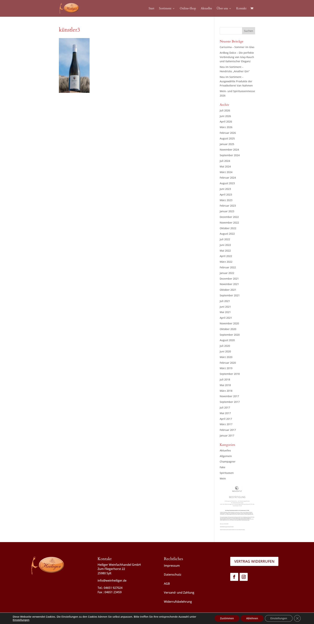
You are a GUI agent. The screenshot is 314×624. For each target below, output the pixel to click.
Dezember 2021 (229, 278)
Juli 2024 (225, 161)
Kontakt (241, 8)
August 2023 (227, 183)
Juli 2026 (225, 110)
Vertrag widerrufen (254, 561)
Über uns (222, 8)
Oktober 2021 (228, 289)
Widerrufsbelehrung (178, 602)
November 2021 (229, 284)
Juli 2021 (225, 301)
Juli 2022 (225, 239)
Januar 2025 (227, 144)
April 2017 (226, 418)
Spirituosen (227, 473)
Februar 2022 (228, 267)
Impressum (172, 566)
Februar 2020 (228, 362)
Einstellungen (21, 620)
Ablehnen (252, 618)
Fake (222, 467)
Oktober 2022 (228, 228)
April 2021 (226, 317)
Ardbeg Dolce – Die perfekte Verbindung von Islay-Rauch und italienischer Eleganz (237, 57)
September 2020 (230, 334)
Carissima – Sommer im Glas (237, 47)
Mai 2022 (225, 250)
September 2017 (230, 402)
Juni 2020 (225, 351)
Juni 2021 (225, 306)
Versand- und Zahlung (179, 593)
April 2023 (226, 194)
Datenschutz (172, 574)
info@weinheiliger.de (112, 580)
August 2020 (227, 340)
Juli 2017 (225, 407)
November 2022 (229, 222)
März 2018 (226, 390)
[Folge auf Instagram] (244, 577)
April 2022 (226, 256)
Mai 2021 (225, 312)
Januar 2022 (227, 273)
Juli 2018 (225, 379)
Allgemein (226, 456)
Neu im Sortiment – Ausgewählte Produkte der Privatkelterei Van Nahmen (236, 81)
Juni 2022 (225, 245)
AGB (167, 584)
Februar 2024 (228, 177)
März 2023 (226, 200)
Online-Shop (188, 8)
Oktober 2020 (228, 329)
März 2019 (226, 368)
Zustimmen (227, 618)
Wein (223, 478)
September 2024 (230, 155)
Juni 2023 (225, 189)
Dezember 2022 (229, 217)
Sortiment (165, 8)
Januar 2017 (227, 435)
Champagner (228, 461)
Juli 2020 (225, 345)
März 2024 (226, 172)
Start (151, 8)
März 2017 (226, 424)
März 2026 (226, 127)
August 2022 (227, 233)
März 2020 (226, 357)
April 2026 (226, 121)
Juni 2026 (225, 116)
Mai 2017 (225, 413)
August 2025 (227, 138)
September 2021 (230, 295)
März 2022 (226, 261)
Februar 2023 (228, 205)
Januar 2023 (227, 211)
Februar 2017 (228, 430)
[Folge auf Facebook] (234, 577)
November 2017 (229, 396)
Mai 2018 (225, 385)
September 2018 (230, 374)
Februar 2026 (228, 133)
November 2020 (229, 323)
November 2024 (229, 149)
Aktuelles (206, 8)
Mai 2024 (225, 166)
